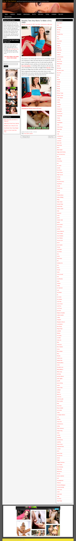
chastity (58, 120)
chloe (58, 124)
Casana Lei (59, 109)
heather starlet (60, 208)
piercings (59, 374)
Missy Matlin (59, 351)
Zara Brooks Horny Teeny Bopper (11, 128)
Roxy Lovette (60, 401)
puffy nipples (59, 378)
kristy (58, 267)
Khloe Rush (59, 258)
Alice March (59, 22)
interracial (59, 213)
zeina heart (59, 494)
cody (58, 133)
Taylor (58, 460)
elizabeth (59, 158)
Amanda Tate (60, 34)
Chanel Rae (59, 115)
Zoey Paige (59, 500)
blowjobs (19, 14)
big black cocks (60, 70)
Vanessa (59, 482)
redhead (58, 389)
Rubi (58, 403)
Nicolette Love (60, 367)
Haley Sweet (59, 201)
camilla (58, 99)
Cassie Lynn (59, 113)
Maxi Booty (59, 326)
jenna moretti (60, 224)
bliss (58, 77)
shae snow (59, 421)
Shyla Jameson (60, 428)
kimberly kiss (60, 263)
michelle (59, 337)
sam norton (59, 410)
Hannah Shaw (60, 204)
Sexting (58, 419)
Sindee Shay (59, 430)
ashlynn (58, 54)
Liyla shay (59, 301)
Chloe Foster (59, 127)
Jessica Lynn (60, 240)
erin (58, 163)
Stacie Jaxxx (60, 444)
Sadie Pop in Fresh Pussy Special (11, 123)
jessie (58, 242)
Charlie (58, 118)
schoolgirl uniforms (61, 414)
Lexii (58, 290)
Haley (58, 199)
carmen (58, 106)
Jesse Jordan (60, 233)
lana (58, 276)
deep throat (59, 145)
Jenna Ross (59, 226)
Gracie (58, 192)
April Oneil (59, 50)
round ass (59, 396)
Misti (58, 353)
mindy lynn (59, 344)
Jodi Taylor (59, 249)
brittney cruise (60, 95)
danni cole (59, 142)
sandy (58, 412)
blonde (58, 79)
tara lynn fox (59, 455)
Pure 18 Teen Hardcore (9, 1)
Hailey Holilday (60, 197)
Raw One (24, 24)
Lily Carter (59, 297)
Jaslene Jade (60, 220)
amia (58, 38)
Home (6, 14)
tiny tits (34, 14)
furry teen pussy (60, 181)
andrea (58, 45)
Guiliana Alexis (60, 195)
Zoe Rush (59, 498)
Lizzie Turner (60, 303)
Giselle (58, 186)
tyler (58, 478)
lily (57, 294)
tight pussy (40, 14)
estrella (58, 167)
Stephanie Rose (60, 446)
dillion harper (59, 149)
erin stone (59, 165)
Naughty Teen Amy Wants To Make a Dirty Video (37, 21)
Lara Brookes (60, 278)
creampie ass (60, 136)
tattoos (58, 457)
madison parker (60, 315)
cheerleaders (59, 122)
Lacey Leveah (60, 274)
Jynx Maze (59, 251)
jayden (58, 222)
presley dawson (60, 376)
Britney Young (60, 93)
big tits (58, 75)
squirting (59, 442)
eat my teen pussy (61, 154)
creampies (54, 14)
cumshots (12, 14)
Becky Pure (59, 61)
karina (58, 256)
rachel (58, 385)
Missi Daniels (60, 346)
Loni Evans (59, 308)
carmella (59, 104)
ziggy (58, 496)
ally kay (58, 29)
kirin (58, 265)
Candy (58, 102)
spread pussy (60, 439)
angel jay (59, 47)
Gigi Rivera (59, 183)
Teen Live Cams (8, 17)
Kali (58, 254)
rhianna (58, 392)
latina (58, 281)
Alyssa (58, 32)
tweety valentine (60, 476)
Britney (58, 90)
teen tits (48, 67)
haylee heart (59, 206)
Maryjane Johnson (61, 321)
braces (58, 84)
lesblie (58, 285)
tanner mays (59, 453)
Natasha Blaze (60, 362)
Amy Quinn (37, 24)
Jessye (58, 247)
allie (58, 25)
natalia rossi (59, 358)
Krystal (58, 269)
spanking (59, 437)
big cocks (61, 14)
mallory (58, 317)
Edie (58, 156)
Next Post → (52, 136)
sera (58, 417)
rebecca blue (59, 387)
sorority (58, 435)
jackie (58, 217)
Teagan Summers (61, 462)
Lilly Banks (59, 292)
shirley (58, 426)
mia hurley (59, 335)
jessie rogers (59, 244)
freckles (58, 177)
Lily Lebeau (59, 299)
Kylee (58, 272)
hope (58, 210)
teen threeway (60, 466)
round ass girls (60, 399)
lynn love (59, 310)
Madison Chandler (61, 312)
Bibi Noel (59, 68)
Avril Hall (59, 59)
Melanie (58, 333)
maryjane (59, 319)
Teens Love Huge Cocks (13, 49)
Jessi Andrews (60, 235)
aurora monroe (60, 56)
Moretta (58, 355)
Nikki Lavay (59, 371)
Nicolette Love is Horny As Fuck (11, 125)
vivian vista (59, 489)
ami (58, 36)
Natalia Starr (59, 360)
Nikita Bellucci (60, 369)
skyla (58, 432)
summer (58, 448)
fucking (47, 14)
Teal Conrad (59, 464)
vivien (58, 491)
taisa (58, 451)
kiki (57, 260)
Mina (58, 342)
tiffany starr (59, 469)
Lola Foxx (59, 306)
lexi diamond (59, 287)
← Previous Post (25, 136)
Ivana (58, 215)
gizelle (58, 190)
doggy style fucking (61, 152)
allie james (59, 27)
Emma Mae (59, 161)
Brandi (58, 86)
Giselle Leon (59, 188)
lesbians (59, 283)
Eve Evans (59, 170)
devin (58, 147)
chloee (58, 131)
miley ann (59, 340)
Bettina (58, 65)
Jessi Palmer (60, 238)
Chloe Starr (59, 129)
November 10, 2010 (30, 24)
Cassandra (59, 111)
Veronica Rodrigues (61, 485)
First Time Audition (26, 65)
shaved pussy (26, 14)
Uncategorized (60, 480)
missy (58, 349)
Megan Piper (59, 328)
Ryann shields (60, 408)
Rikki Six (59, 394)
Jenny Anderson (60, 231)
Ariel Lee (59, 52)
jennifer (58, 229)
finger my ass (60, 174)
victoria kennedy (60, 487)
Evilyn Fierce (60, 172)
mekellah (59, 331)
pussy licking (60, 383)
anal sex (59, 43)
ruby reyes (59, 405)
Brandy (58, 88)
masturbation (60, 324)
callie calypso (60, 97)
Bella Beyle (59, 63)
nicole (58, 364)
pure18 (31, 133)
